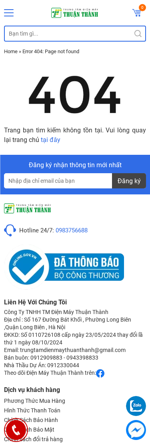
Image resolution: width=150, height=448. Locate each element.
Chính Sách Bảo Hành (31, 420)
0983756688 (72, 230)
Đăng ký (129, 181)
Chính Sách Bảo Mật (29, 429)
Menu (9, 12)
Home (11, 51)
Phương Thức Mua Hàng (34, 401)
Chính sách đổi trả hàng (33, 439)
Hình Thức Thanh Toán (32, 410)
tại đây (50, 140)
